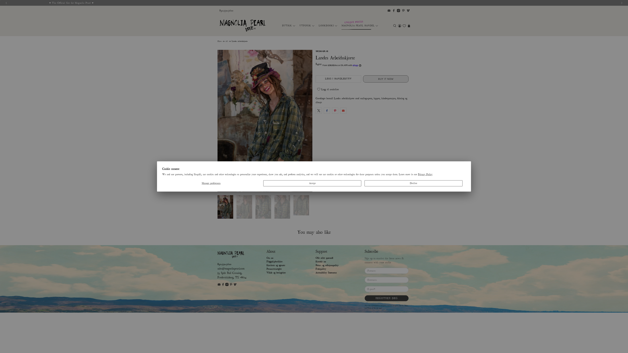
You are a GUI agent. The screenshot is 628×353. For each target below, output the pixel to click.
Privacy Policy (425, 174)
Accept (312, 183)
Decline (413, 183)
